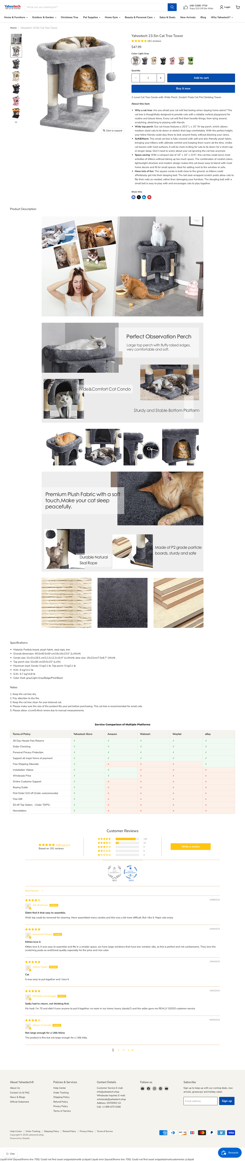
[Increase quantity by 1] (161, 78)
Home (13, 27)
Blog (203, 17)
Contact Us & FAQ (19, 1092)
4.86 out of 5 (63, 845)
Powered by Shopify (20, 1138)
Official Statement (19, 1101)
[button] (16, 39)
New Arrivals (188, 17)
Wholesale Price (22, 775)
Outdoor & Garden (43, 17)
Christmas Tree (69, 17)
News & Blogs (17, 1097)
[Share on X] (139, 197)
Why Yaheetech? (221, 17)
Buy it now (183, 88)
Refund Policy (60, 1101)
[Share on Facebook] (134, 197)
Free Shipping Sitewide (26, 764)
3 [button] (123, 1050)
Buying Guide (20, 787)
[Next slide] (16, 122)
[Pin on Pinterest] (149, 197)
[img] (32, 900)
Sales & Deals (167, 17)
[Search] (172, 7)
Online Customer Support (27, 781)
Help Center (59, 1088)
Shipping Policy (61, 1097)
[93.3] (114, 872)
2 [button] (118, 1050)
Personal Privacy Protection (28, 752)
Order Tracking (61, 1092)
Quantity (136, 70)
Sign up (227, 1101)
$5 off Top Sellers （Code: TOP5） (32, 804)
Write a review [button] (191, 846)
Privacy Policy (60, 1106)
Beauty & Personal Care (139, 17)
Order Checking (21, 746)
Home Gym (111, 17)
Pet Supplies (90, 17)
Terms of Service (62, 1111)
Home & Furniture (15, 17)
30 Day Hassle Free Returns (28, 740)
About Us (15, 1088)
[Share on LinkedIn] (144, 197)
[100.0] (130, 872)
